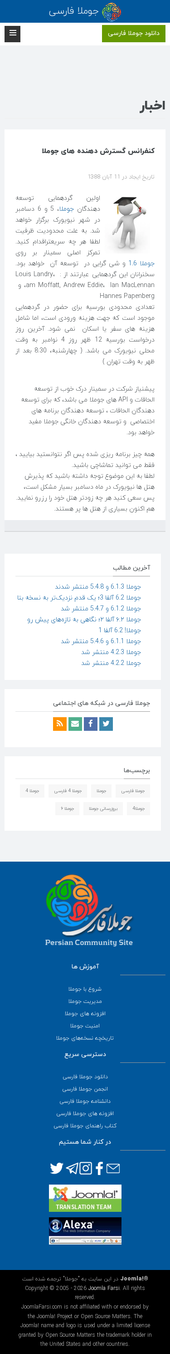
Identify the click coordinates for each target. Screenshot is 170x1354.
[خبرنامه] (74, 724)
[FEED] (60, 724)
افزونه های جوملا (85, 1013)
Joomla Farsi (104, 1288)
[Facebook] (89, 724)
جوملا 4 (32, 791)
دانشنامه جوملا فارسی (85, 1101)
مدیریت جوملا (85, 1001)
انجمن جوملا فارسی (85, 1089)
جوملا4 (138, 808)
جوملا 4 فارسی (68, 791)
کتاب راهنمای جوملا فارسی (85, 1126)
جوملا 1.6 (141, 263)
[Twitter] (105, 724)
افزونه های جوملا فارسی (85, 1113)
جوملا (66, 209)
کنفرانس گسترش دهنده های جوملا (98, 151)
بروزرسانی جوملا (103, 808)
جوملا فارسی (133, 791)
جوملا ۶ (67, 808)
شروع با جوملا (85, 989)
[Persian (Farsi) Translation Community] (85, 1197)
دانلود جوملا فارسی (134, 33)
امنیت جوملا (85, 1026)
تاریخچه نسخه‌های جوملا (85, 1038)
